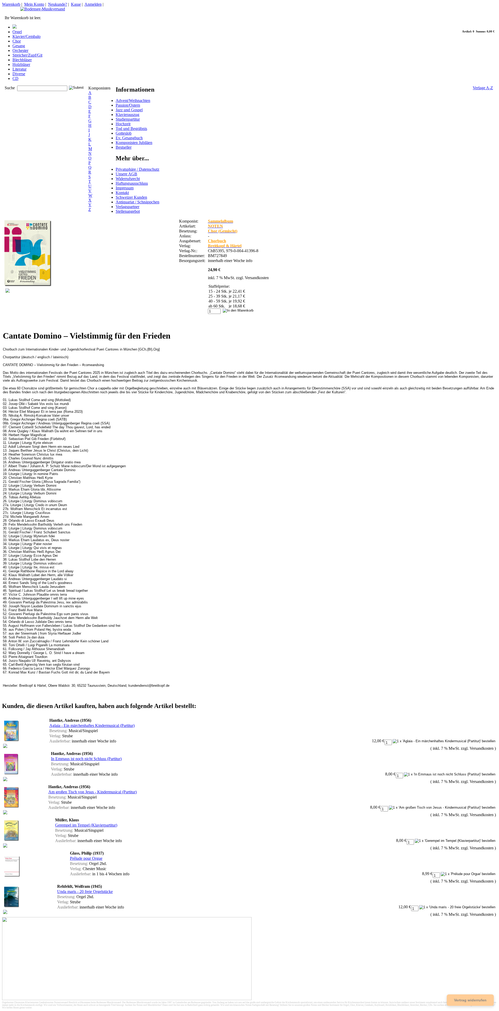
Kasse (76, 4)
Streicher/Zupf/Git (27, 55)
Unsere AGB (126, 174)
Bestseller (124, 147)
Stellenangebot (128, 211)
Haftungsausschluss (132, 183)
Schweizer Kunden (131, 197)
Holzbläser (21, 64)
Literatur (19, 69)
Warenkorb (11, 4)
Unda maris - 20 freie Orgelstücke (85, 891)
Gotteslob (124, 133)
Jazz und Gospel (129, 110)
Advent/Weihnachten (133, 100)
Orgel (17, 32)
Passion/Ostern (128, 105)
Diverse (18, 74)
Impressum (125, 188)
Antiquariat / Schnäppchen (137, 202)
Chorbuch (217, 241)
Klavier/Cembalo (26, 36)
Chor (16, 41)
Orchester (20, 50)
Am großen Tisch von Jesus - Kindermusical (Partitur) (92, 792)
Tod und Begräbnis (131, 128)
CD (15, 78)
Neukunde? (57, 4)
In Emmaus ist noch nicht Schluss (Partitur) (86, 758)
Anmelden (93, 4)
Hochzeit (123, 124)
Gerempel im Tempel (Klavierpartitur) (86, 825)
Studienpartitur (128, 119)
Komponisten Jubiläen (134, 142)
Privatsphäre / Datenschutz (137, 169)
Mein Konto (34, 4)
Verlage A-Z (483, 88)
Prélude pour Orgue (86, 858)
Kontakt (122, 192)
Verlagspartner (127, 206)
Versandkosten (257, 278)
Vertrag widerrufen (470, 1000)
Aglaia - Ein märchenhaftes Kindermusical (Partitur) (92, 725)
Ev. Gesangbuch (129, 138)
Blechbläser (22, 60)
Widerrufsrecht (128, 178)
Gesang (18, 46)
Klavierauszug (127, 114)
